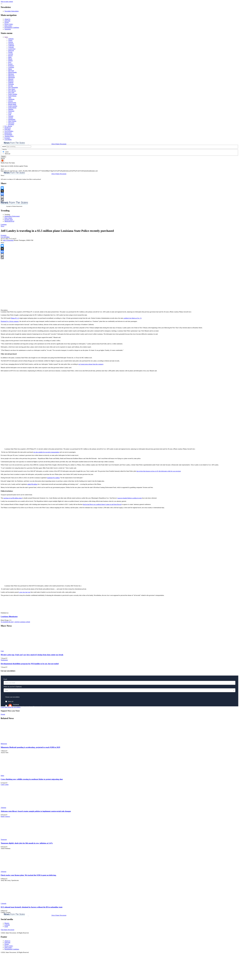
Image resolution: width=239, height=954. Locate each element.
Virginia (10, 117)
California (11, 45)
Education (7, 129)
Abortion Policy (9, 136)
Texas (10, 112)
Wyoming (11, 124)
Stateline (10, 109)
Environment (8, 134)
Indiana (10, 60)
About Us (7, 19)
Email (6, 926)
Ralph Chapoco (5, 816)
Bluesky (6, 923)
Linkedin (7, 925)
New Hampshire (13, 87)
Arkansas (11, 44)
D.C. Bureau (8, 126)
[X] (119, 190)
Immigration (8, 133)
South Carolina (12, 106)
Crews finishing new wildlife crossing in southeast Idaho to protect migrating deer (32, 779)
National (10, 82)
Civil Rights (8, 139)
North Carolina (12, 94)
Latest (6, 152)
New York (11, 92)
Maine (10, 69)
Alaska (10, 40)
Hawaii (10, 55)
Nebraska (11, 84)
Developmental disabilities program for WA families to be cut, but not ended (30, 664)
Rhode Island (12, 104)
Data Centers (8, 218)
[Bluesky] (119, 187)
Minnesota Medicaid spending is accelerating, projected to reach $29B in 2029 (30, 747)
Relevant (7, 153)
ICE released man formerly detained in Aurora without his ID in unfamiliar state (31, 907)
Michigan (11, 74)
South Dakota (12, 107)
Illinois (10, 59)
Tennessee (11, 111)
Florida (10, 52)
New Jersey (11, 89)
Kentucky (11, 65)
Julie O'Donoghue (8, 240)
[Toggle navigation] (1, 3)
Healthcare (7, 128)
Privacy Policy (8, 24)
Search (3, 156)
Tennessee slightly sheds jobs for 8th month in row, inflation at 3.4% (27, 843)
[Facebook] (119, 193)
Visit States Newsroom (7, 929)
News (2, 226)
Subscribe (7, 21)
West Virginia (12, 121)
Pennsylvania (12, 102)
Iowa (9, 62)
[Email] (119, 196)
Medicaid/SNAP (9, 221)
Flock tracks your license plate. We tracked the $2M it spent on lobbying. (28, 875)
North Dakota (12, 96)
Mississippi (11, 77)
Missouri (10, 79)
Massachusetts (12, 72)
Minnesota (11, 75)
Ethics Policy (8, 26)
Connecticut (11, 49)
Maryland (11, 70)
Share (2, 242)
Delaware (11, 50)
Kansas (10, 64)
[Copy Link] (119, 199)
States (6, 37)
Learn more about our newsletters (10, 707)
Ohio (9, 97)
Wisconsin (11, 122)
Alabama (11, 38)
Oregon (10, 101)
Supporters (7, 29)
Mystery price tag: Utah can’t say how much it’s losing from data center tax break (32, 655)
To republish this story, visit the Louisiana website (15, 622)
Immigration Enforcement (12, 216)
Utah (9, 114)
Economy (7, 138)
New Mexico (12, 91)
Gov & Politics (8, 131)
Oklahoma (11, 99)
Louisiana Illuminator (9, 616)
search (4, 146)
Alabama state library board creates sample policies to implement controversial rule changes (36, 811)
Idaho (10, 57)
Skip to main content (7, 1)
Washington (11, 119)
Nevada (10, 86)
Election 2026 (8, 219)
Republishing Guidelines (11, 27)
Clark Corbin (4, 784)
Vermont (10, 116)
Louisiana (11, 67)
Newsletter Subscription (11, 11)
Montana (10, 80)
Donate (6, 22)
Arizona (10, 42)
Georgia (10, 54)
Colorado (11, 47)
